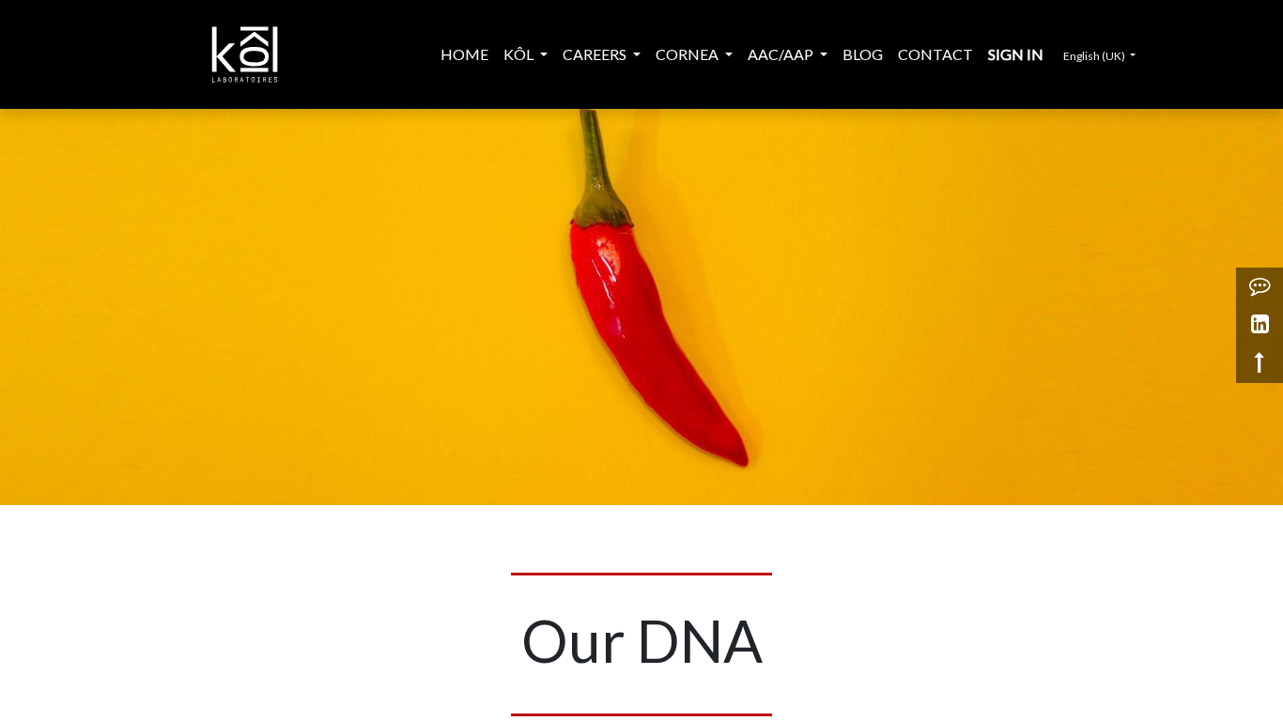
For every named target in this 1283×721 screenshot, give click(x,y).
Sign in (1015, 54)
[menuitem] (464, 54)
